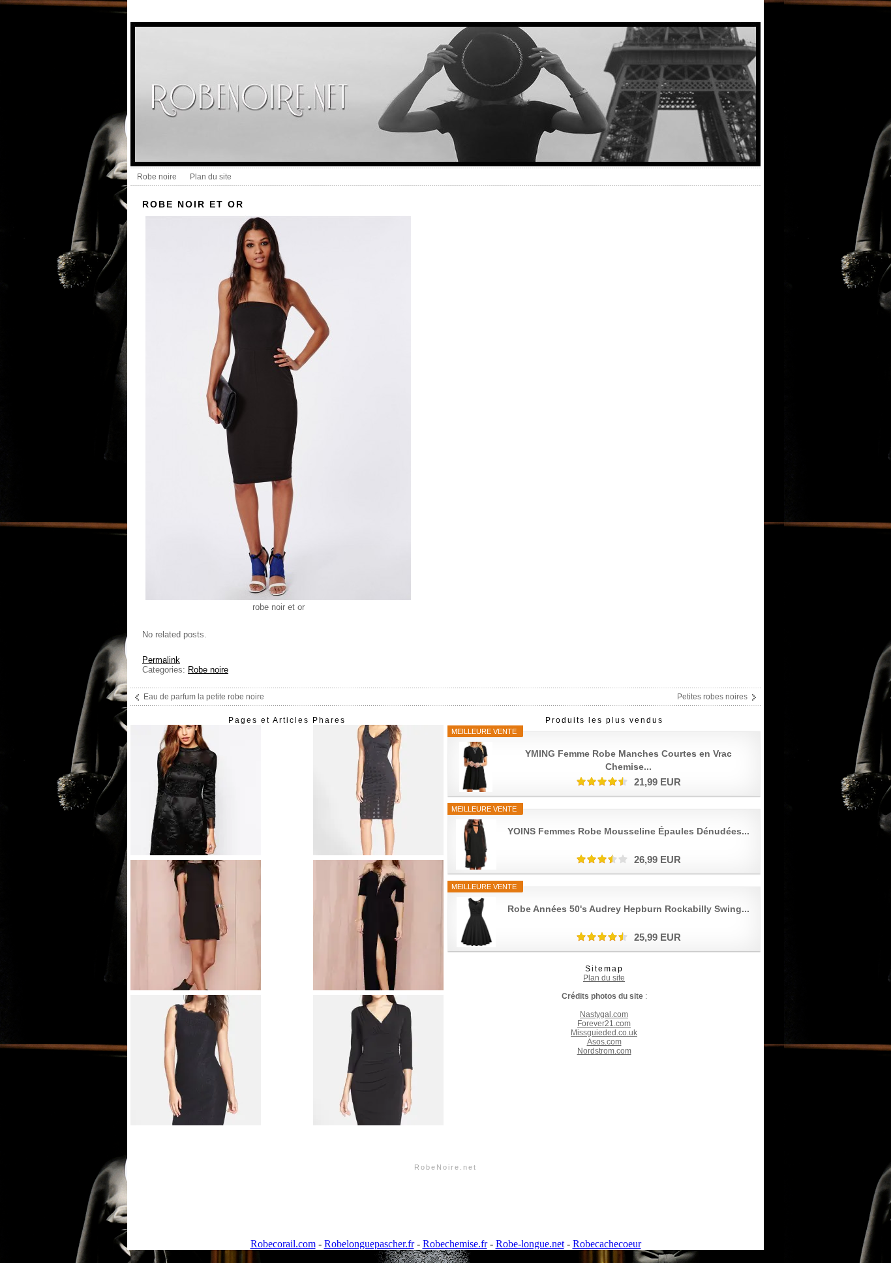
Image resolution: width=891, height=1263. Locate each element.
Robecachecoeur (607, 1243)
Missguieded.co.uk (604, 1032)
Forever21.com (604, 1023)
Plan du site (211, 176)
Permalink (161, 660)
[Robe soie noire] (195, 1061)
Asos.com (604, 1041)
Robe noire (157, 176)
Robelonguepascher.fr (369, 1243)
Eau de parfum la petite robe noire (203, 696)
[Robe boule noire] (378, 791)
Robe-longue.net (530, 1243)
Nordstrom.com (604, 1051)
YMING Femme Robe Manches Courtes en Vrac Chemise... (628, 760)
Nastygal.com (604, 1014)
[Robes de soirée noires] (378, 1061)
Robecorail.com (283, 1243)
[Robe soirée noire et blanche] (378, 926)
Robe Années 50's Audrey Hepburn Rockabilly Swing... (628, 909)
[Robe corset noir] (195, 926)
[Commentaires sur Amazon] (602, 781)
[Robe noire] (195, 791)
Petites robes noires (712, 696)
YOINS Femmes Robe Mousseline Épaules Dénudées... (628, 831)
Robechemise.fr (455, 1243)
